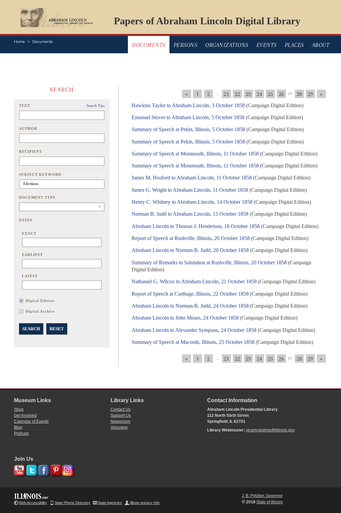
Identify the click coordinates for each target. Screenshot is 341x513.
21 (226, 94)
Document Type (37, 197)
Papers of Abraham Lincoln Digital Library (207, 20)
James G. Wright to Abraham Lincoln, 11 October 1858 (190, 190)
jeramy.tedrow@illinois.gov (270, 430)
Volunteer (119, 427)
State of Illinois (269, 502)
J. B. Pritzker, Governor (262, 495)
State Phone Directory (72, 503)
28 (299, 94)
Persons (185, 45)
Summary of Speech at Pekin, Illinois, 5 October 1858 (188, 129)
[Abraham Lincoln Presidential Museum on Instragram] (67, 469)
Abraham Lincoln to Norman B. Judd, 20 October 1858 (190, 250)
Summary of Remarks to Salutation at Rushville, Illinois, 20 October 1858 (209, 262)
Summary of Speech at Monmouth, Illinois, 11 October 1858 (195, 153)
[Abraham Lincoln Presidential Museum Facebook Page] (43, 469)
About (321, 45)
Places (294, 45)
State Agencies (110, 503)
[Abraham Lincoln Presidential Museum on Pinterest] (55, 469)
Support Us (121, 415)
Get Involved (25, 415)
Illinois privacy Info (145, 503)
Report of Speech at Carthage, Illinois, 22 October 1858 (190, 294)
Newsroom (120, 421)
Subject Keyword (40, 174)
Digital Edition (40, 301)
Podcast (21, 433)
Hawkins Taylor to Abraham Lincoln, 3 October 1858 (188, 105)
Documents (42, 41)
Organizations (226, 45)
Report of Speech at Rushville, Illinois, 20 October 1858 (191, 238)
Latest (30, 276)
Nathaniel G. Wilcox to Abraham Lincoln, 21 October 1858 (194, 281)
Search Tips (96, 106)
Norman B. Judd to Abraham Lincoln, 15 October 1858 (190, 214)
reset (57, 328)
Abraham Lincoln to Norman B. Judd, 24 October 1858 (190, 306)
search (31, 328)
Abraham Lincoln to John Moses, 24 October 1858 (185, 318)
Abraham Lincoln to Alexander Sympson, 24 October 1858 (194, 330)
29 (310, 94)
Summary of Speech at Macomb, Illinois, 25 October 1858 (193, 342)
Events (266, 45)
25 (270, 94)
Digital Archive (40, 311)
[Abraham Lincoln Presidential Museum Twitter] (31, 469)
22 (237, 94)
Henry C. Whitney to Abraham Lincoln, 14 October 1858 (192, 202)
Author (28, 128)
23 (248, 94)
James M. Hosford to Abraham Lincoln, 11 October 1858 (192, 177)
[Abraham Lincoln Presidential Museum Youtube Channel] (19, 469)
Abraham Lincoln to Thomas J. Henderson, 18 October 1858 (196, 226)
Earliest (32, 255)
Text (24, 106)
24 (259, 94)
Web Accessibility (33, 503)
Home (19, 41)
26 (281, 94)
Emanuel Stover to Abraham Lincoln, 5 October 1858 (188, 117)
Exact (29, 233)
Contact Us (121, 409)
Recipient (30, 151)
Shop (19, 409)
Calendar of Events (31, 421)
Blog (18, 427)
